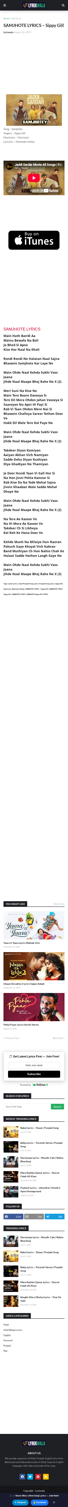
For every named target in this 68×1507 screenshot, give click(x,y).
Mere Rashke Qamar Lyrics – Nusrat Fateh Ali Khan (39, 1174)
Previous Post (12, 1038)
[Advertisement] (34, 64)
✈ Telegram (20, 1502)
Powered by (25, 1085)
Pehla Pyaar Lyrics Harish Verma (21, 1024)
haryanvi (8, 1340)
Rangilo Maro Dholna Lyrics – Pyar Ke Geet (40, 1299)
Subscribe (34, 1074)
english (7, 1335)
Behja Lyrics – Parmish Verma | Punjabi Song (41, 1144)
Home (6, 18)
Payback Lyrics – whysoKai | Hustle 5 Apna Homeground (40, 1189)
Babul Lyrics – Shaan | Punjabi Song (39, 1127)
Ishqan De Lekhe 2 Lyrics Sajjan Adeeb (23, 983)
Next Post (58, 1038)
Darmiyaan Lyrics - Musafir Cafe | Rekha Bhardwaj (41, 1159)
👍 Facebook (39, 1502)
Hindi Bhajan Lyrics (12, 1330)
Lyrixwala (40, 1490)
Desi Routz (16, 18)
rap (5, 1350)
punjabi (7, 1345)
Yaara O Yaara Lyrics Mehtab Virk (21, 942)
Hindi (6, 1324)
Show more (59, 903)
